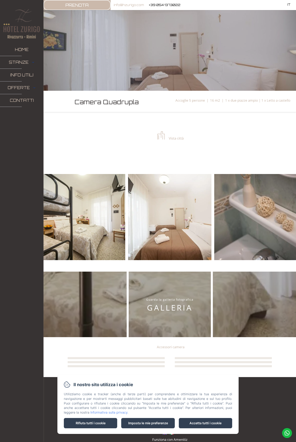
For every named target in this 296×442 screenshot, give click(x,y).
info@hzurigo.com (129, 5)
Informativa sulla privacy (108, 412)
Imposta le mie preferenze (148, 423)
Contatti (22, 100)
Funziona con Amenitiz (169, 439)
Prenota (77, 5)
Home (22, 49)
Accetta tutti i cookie (205, 423)
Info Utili (21, 74)
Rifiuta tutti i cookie (91, 423)
